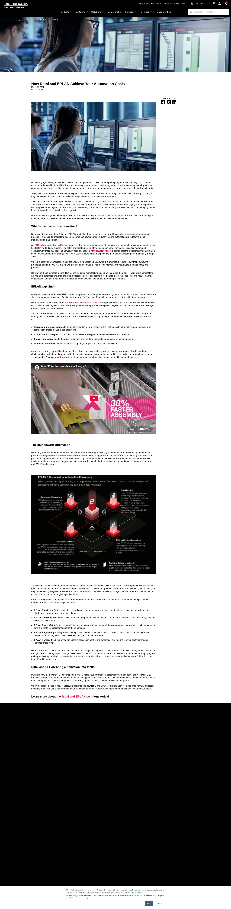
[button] (67, 12)
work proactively (65, 357)
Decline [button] (159, 903)
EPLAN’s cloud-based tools (83, 302)
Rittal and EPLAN (40, 215)
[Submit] (190, 12)
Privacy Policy (137, 892)
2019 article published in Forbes (51, 245)
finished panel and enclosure (72, 455)
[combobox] (211, 12)
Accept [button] (149, 903)
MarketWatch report (101, 251)
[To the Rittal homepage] (16, 6)
